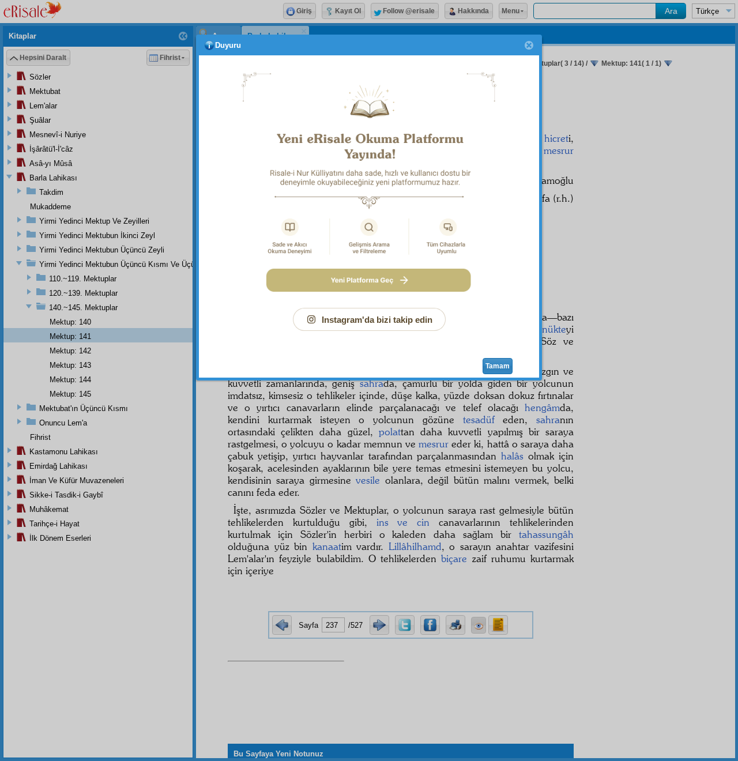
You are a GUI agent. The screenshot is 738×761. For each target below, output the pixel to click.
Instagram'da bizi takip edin (377, 320)
